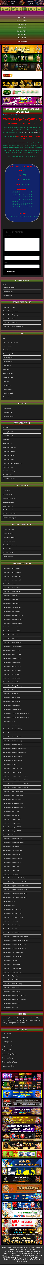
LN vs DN (6, 381)
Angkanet (5, 1038)
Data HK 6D (32, 1253)
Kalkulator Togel (8, 393)
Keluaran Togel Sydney (9, 1054)
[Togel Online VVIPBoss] (22, 49)
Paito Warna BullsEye (9, 451)
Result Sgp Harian (8, 529)
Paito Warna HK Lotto (33, 1257)
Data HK (7, 1253)
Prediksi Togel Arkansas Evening (12, 576)
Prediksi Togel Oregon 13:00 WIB (12, 831)
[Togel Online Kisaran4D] (22, 75)
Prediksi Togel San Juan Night (12, 862)
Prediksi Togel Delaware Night (12, 654)
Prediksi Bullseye (22, 21)
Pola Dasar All (7, 365)
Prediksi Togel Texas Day (10, 921)
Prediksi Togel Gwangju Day (11, 682)
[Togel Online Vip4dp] (22, 1180)
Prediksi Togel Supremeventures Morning (15, 897)
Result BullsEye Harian (9, 553)
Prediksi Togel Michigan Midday (12, 760)
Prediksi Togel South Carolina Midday (14, 878)
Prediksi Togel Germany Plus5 (11, 678)
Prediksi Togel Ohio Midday (11, 815)
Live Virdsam (6, 1034)
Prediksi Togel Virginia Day (11, 987)
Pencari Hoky (32, 1020)
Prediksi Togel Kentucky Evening (12, 725)
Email (6, 262)
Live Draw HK (7, 408)
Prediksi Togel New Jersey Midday (13, 795)
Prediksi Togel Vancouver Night (12, 956)
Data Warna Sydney (20, 1018)
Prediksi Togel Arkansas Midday (12, 580)
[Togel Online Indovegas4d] (22, 1240)
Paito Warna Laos (8, 459)
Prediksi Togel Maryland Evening (12, 741)
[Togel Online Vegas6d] (22, 1111)
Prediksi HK (22, 34)
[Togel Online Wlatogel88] (22, 1137)
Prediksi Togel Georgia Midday (12, 670)
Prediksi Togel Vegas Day (10, 960)
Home (22, 14)
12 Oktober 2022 (9, 115)
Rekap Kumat (7, 350)
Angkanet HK (6, 1050)
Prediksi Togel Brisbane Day (11, 588)
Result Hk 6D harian (9, 549)
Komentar (20, 115)
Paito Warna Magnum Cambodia (12, 463)
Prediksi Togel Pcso (9, 319)
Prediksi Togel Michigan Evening (12, 756)
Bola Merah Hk (7, 295)
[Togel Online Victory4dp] (22, 1094)
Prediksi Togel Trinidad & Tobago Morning (15, 936)
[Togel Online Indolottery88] (22, 1206)
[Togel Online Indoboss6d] (22, 1085)
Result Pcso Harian (8, 556)
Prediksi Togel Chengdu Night (12, 631)
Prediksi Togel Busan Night (11, 603)
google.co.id (38, 132)
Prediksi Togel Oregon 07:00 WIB (12, 823)
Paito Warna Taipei (8, 475)
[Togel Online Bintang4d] (22, 1128)
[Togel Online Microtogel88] (22, 1077)
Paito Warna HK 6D (8, 1020)
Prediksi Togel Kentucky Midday (12, 729)
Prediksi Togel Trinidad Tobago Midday (14, 948)
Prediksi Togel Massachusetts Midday (14, 752)
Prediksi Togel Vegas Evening (11, 964)
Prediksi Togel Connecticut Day (12, 643)
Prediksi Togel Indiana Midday (12, 709)
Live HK (4, 284)
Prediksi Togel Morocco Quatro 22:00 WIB (15, 788)
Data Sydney (22, 1253)
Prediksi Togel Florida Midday (12, 662)
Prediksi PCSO (22, 31)
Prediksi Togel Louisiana (10, 733)
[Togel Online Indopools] (22, 1223)
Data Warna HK (33, 1018)
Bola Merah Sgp (8, 291)
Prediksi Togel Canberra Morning (12, 607)
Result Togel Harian (9, 537)
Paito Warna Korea (8, 455)
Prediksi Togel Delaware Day (11, 650)
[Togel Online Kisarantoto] (22, 84)
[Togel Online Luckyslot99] (22, 1171)
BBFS (4, 338)
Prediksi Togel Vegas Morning (12, 972)
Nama (6, 254)
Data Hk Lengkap (8, 506)
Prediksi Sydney (22, 24)
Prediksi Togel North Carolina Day (13, 803)
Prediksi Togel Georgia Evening (12, 666)
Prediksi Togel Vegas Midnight (12, 968)
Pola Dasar (6, 369)
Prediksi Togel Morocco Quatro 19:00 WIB (15, 784)
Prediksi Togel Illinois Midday (11, 701)
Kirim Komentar (10, 271)
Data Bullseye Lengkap (10, 514)
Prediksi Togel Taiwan (9, 905)
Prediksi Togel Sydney (9, 307)
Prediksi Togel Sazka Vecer (11, 870)
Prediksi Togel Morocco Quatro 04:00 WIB (15, 780)
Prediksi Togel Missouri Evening (12, 768)
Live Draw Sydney (8, 416)
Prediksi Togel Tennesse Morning (13, 917)
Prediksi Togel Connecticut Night (12, 646)
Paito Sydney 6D (8, 432)
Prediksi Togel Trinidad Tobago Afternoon (15, 940)
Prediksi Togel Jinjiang (9, 721)
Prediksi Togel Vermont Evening (12, 984)
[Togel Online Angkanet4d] (22, 1214)
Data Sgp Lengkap (8, 502)
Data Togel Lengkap (9, 498)
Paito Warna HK (8, 1251)
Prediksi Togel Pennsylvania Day (12, 838)
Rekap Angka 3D (8, 357)
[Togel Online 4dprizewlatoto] (22, 1145)
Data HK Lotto (9, 1259)
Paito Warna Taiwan (9, 479)
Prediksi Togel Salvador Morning (12, 850)
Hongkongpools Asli (8, 1066)
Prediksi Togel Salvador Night (11, 854)
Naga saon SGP (7, 1046)
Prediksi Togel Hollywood (10, 689)
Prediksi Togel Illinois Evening (11, 697)
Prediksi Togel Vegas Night (11, 976)
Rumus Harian (7, 397)
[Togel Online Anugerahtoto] (22, 1197)
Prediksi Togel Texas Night (11, 933)
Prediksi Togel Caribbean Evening (13, 615)
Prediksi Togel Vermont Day (11, 980)
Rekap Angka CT (8, 354)
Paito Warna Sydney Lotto (15, 1257)
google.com (26, 132)
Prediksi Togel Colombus (10, 639)
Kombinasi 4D (7, 385)
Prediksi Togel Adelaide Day (11, 568)
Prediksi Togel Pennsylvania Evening (13, 842)
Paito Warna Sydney (9, 471)
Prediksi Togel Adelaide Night (12, 572)
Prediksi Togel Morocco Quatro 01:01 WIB (15, 776)
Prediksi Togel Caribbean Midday (13, 619)
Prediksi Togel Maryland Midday (12, 744)
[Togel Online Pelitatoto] (22, 92)
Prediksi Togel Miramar (10, 764)
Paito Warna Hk (7, 443)
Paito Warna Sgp (8, 435)
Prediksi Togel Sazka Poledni (11, 866)
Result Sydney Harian (9, 541)
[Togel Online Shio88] (22, 1231)
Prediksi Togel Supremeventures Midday (15, 893)
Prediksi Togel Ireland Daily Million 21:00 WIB (16, 717)
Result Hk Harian (8, 533)
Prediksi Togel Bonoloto (10, 584)
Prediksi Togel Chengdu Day (11, 627)
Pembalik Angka (8, 373)
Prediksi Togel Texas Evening (11, 925)
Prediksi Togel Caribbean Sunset (12, 623)
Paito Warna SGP (35, 1251)
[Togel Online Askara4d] (22, 1120)
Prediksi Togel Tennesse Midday (12, 913)
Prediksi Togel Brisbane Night (11, 591)
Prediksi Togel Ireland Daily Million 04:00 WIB (16, 713)
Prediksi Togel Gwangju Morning (12, 686)
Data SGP (23, 1023)
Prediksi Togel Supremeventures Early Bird (15, 886)
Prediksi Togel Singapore (10, 311)
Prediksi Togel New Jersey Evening (13, 791)
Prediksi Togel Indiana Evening (12, 705)
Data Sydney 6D (22, 41)
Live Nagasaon (7, 1042)
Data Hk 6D (22, 38)
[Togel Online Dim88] (22, 58)
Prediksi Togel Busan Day (10, 599)
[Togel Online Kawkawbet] (22, 1103)
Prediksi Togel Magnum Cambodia (13, 326)
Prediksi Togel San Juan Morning (12, 858)
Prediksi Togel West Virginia (11, 1003)
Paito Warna (22, 17)
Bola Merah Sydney (8, 287)
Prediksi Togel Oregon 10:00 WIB (12, 827)
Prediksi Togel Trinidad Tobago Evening (14, 944)
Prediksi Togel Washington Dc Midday (14, 999)
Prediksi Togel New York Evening (12, 799)
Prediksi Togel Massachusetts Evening (14, 748)
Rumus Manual (7, 346)
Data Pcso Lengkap (9, 510)
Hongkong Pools (7, 1018)
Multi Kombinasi (8, 377)
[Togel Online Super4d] (22, 66)
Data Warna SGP (21, 1020)
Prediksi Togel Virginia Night (11, 991)
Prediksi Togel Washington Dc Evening (14, 995)
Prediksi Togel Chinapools (11, 635)
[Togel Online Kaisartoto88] (22, 1154)
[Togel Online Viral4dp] (22, 101)
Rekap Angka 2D (8, 361)
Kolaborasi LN (7, 389)
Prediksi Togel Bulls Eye (10, 323)
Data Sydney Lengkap (9, 518)
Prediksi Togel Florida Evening (12, 658)
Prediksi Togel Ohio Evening (11, 811)
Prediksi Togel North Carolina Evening (14, 807)
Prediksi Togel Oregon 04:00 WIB (12, 819)
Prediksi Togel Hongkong (10, 315)
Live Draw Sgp (7, 412)
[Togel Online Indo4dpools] (22, 1163)
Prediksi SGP (22, 27)
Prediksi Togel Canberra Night (12, 611)
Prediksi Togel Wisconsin (10, 1007)
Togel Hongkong (7, 1058)
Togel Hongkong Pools (9, 1062)
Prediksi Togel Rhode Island (11, 846)
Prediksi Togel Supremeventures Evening (15, 889)
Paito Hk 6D (6, 439)
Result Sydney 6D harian (10, 545)
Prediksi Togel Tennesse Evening (12, 909)
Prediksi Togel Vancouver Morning (13, 952)
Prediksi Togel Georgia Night (11, 674)
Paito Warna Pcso (8, 467)
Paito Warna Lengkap (9, 447)
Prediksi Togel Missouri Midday (12, 772)
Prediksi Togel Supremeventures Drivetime (15, 882)
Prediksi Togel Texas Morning (11, 929)
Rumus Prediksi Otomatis (10, 342)
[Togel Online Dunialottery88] (22, 1188)
